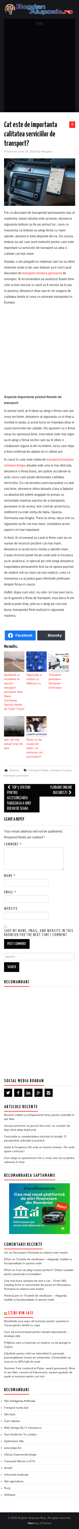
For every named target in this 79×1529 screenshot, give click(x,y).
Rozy (7, 1488)
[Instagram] (49, 1093)
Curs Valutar (12, 1421)
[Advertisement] (39, 70)
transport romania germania (42, 273)
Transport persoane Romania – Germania (56, 681)
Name (10, 876)
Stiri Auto (9, 1414)
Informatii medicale (16, 1474)
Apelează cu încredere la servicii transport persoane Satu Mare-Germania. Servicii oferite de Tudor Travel (14, 692)
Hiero (31, 1523)
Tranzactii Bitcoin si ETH (19, 1461)
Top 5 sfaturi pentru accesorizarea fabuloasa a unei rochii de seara (19, 798)
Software (9, 1494)
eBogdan (46, 151)
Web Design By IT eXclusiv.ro (23, 1427)
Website (11, 909)
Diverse (14, 770)
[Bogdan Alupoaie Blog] (39, 9)
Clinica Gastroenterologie (20, 1454)
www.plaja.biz (12, 1447)
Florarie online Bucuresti (61, 790)
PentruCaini (11, 1295)
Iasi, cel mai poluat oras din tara (13, 744)
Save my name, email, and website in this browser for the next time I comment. (39, 933)
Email (10, 892)
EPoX (7, 1259)
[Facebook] (18, 1093)
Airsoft (8, 1468)
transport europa (61, 770)
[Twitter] (8, 1093)
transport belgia (38, 770)
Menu (39, 24)
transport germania (16, 775)
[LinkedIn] (28, 1093)
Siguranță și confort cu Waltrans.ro (34, 679)
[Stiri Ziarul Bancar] (39, 1208)
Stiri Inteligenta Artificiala (19, 1401)
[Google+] (38, 1093)
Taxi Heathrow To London (20, 1434)
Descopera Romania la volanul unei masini (40, 1252)
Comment (13, 844)
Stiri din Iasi (20, 1313)
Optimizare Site (14, 1441)
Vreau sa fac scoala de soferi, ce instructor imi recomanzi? (34, 748)
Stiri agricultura (13, 1481)
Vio (6, 1252)
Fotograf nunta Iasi (16, 1407)
